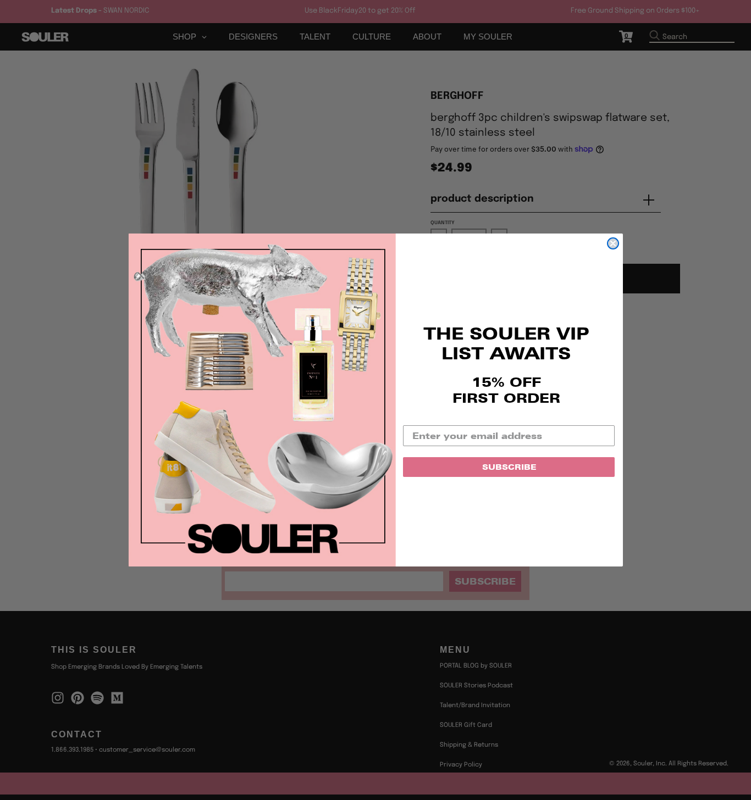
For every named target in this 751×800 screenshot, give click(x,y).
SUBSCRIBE (509, 467)
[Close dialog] (613, 243)
